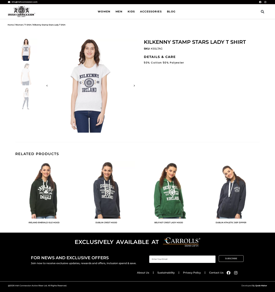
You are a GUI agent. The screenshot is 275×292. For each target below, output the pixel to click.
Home (11, 25)
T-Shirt (28, 25)
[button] (262, 11)
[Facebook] (228, 273)
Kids (131, 11)
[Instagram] (236, 273)
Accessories (151, 11)
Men (119, 11)
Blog (171, 11)
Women (104, 11)
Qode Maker (261, 285)
